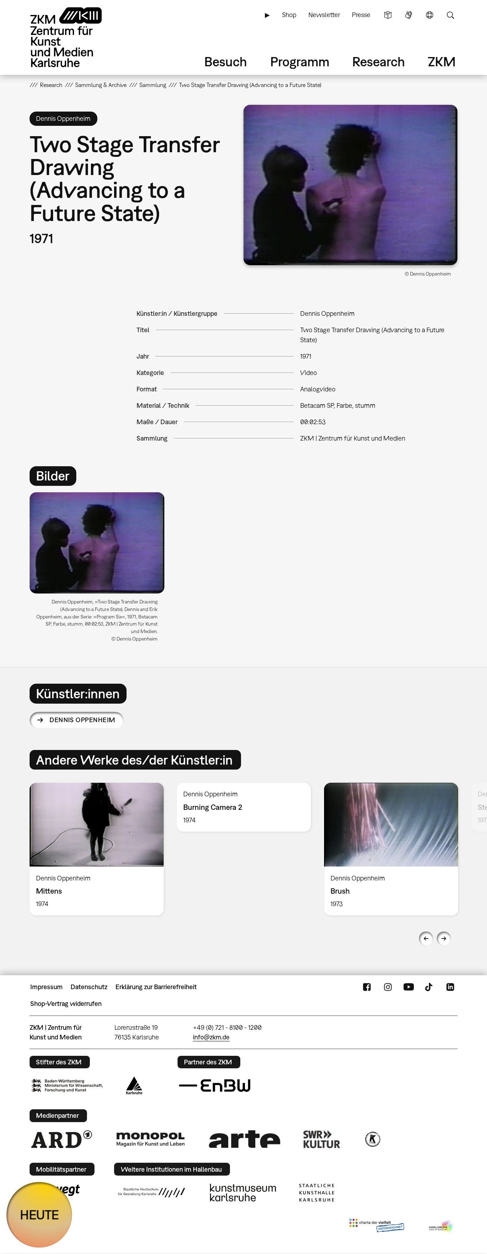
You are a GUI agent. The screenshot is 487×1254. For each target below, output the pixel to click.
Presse (361, 15)
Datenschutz (89, 987)
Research (378, 61)
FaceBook (367, 987)
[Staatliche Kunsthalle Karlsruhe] (316, 1193)
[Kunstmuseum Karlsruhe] (243, 1193)
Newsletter (324, 15)
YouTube (408, 987)
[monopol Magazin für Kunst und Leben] (150, 1139)
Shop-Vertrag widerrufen (66, 1003)
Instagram (388, 987)
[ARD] (61, 1139)
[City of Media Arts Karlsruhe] (441, 1227)
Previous (426, 938)
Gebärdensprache (408, 15)
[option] (100, 569)
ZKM (442, 61)
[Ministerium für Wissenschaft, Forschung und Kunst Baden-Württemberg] (67, 1085)
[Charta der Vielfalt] (377, 1227)
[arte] (244, 1139)
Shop (289, 15)
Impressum (46, 987)
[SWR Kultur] (321, 1139)
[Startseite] (76, 37)
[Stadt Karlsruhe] (134, 1085)
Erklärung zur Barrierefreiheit (156, 987)
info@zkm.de (211, 1037)
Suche (450, 15)
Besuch (225, 61)
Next (444, 938)
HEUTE (39, 1214)
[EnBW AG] (214, 1085)
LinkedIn (450, 987)
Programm (299, 61)
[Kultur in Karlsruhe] (372, 1139)
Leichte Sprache (388, 15)
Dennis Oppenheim (82, 720)
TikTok (429, 987)
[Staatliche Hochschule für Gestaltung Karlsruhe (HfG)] (151, 1192)
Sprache (429, 15)
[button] (350, 185)
